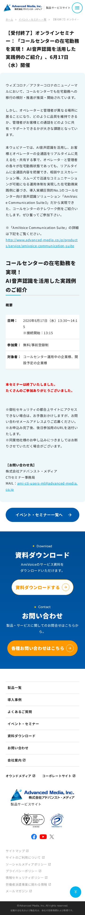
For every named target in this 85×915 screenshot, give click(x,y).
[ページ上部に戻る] (75, 892)
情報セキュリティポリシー (25, 877)
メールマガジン (17, 891)
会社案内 (14, 760)
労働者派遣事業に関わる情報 (26, 884)
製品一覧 (14, 687)
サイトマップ (15, 851)
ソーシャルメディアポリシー (26, 864)
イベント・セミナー (23, 723)
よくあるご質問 (20, 711)
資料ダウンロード (22, 735)
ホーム (9, 19)
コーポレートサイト (57, 776)
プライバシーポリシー (22, 871)
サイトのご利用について (23, 857)
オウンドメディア (18, 776)
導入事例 (14, 699)
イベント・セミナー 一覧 (32, 19)
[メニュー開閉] (77, 7)
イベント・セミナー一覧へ (39, 514)
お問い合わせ (18, 747)
